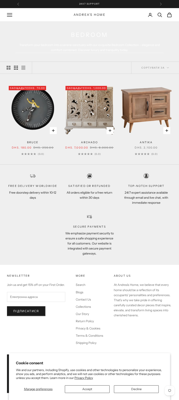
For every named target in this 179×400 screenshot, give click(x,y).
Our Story (82, 314)
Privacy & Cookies (88, 328)
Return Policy (85, 321)
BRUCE (33, 142)
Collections (83, 307)
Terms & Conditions (89, 336)
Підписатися (26, 311)
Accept (87, 389)
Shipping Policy (86, 343)
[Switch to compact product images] (23, 68)
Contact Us (83, 299)
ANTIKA (146, 142)
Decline (136, 389)
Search (80, 285)
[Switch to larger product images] (8, 68)
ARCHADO (89, 142)
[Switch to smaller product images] (16, 68)
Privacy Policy (83, 378)
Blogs (79, 292)
